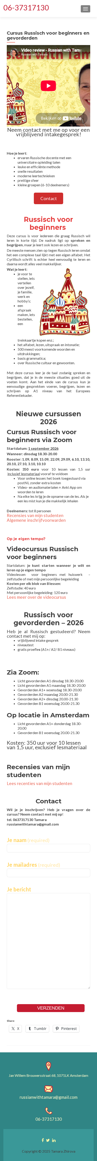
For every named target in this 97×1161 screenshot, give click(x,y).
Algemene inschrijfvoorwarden (36, 520)
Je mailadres (33, 864)
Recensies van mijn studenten (35, 515)
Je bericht (19, 889)
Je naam (28, 840)
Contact (48, 198)
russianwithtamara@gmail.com (48, 1097)
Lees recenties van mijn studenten (39, 783)
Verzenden (50, 1007)
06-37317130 (26, 7)
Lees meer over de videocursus (36, 597)
